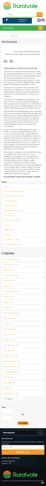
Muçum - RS (8, 324)
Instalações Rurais (10, 201)
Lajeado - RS (8, 302)
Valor (4, 407)
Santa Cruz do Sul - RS (11, 367)
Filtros (4, 182)
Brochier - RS (8, 270)
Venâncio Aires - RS (10, 393)
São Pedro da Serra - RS (12, 372)
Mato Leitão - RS (9, 318)
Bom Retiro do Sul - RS (12, 265)
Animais (7, 186)
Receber (20, 452)
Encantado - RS (9, 281)
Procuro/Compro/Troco (12, 220)
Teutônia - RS (8, 377)
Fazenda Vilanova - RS (11, 291)
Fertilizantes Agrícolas (12, 240)
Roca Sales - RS (9, 351)
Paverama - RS (8, 340)
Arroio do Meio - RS (10, 259)
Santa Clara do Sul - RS (11, 361)
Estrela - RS (7, 286)
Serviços (7, 225)
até (23, 414)
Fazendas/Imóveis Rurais (13, 211)
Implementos (9, 215)
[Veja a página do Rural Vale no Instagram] (43, 483)
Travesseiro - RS (9, 383)
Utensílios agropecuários (13, 244)
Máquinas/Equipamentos (13, 196)
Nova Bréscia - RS (10, 329)
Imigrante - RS (8, 297)
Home (5, 36)
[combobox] (15, 398)
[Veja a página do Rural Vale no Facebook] (42, 483)
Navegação (8, 28)
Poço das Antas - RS (10, 345)
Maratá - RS (7, 308)
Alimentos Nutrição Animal (14, 191)
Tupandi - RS (8, 388)
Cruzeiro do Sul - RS (10, 275)
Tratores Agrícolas (10, 206)
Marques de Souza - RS (12, 313)
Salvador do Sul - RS (10, 356)
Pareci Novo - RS (9, 334)
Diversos (7, 235)
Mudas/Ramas (9, 230)
